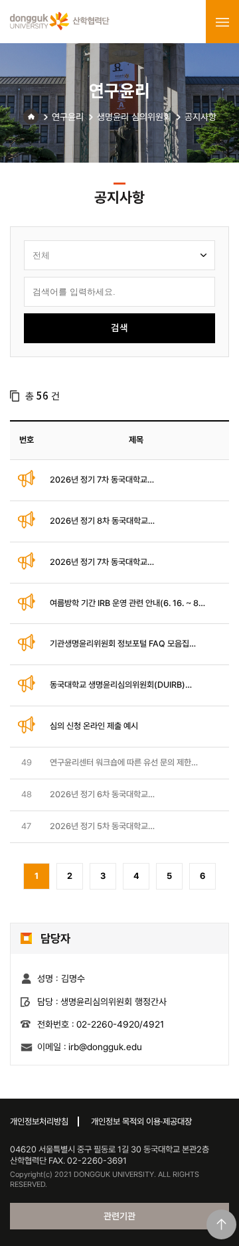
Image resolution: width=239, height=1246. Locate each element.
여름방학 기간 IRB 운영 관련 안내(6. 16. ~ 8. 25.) (125, 603)
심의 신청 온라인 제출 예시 (94, 726)
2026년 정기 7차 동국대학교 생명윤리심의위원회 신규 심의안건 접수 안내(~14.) (123, 562)
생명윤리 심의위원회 (134, 117)
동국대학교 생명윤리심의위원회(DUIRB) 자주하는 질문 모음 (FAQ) (117, 685)
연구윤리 (68, 117)
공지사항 (200, 117)
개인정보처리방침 (39, 1122)
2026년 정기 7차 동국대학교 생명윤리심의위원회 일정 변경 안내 (107, 480)
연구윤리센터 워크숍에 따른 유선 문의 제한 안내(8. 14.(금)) (120, 763)
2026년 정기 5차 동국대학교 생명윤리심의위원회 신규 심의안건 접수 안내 (123, 826)
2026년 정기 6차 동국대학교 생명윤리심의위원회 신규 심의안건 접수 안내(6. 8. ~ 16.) (123, 795)
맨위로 (221, 1224)
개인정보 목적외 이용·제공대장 (141, 1122)
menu (222, 22)
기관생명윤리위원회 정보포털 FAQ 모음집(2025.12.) (119, 644)
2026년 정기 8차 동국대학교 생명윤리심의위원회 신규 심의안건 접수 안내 (123, 521)
